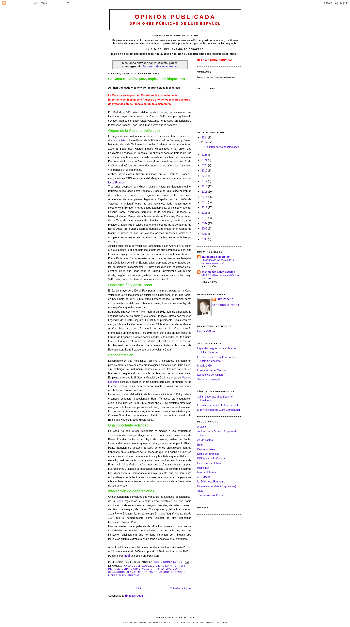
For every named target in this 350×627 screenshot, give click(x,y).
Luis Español (226, 299)
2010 (205, 218)
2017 (205, 181)
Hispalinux (203, 467)
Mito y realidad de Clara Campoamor (218, 409)
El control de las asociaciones (221, 146)
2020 (205, 165)
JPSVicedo (203, 476)
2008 (205, 228)
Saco (200, 490)
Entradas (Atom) (134, 595)
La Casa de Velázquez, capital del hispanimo (146, 79)
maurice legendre (172, 572)
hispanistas (120, 140)
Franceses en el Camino (211, 370)
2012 (205, 207)
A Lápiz (201, 426)
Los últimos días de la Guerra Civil (217, 405)
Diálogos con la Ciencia (211, 458)
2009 (205, 223)
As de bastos (205, 440)
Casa (121, 501)
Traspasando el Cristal (210, 495)
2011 (205, 212)
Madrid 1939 (204, 365)
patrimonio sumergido (216, 256)
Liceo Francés (116, 182)
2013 (205, 202)
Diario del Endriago (208, 453)
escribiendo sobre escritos (218, 271)
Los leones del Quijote (210, 374)
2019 (205, 170)
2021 (205, 160)
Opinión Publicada (175, 17)
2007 (205, 233)
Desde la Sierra (206, 449)
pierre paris (117, 575)
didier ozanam (163, 566)
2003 (205, 239)
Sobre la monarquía (208, 379)
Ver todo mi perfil (226, 305)
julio (207, 142)
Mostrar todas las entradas (160, 66)
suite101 (134, 575)
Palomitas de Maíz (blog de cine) (216, 486)
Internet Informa (206, 472)
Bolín (200, 444)
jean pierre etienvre (142, 572)
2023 (205, 154)
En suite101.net (206, 331)
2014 (205, 196)
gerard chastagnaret (138, 569)
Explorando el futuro (209, 463)
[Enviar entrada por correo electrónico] (186, 562)
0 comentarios (171, 562)
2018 (205, 175)
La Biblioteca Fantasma (211, 481)
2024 (205, 137)
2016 (205, 186)
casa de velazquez (137, 566)
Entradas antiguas (180, 588)
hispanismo (163, 569)
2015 (205, 191)
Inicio (139, 588)
